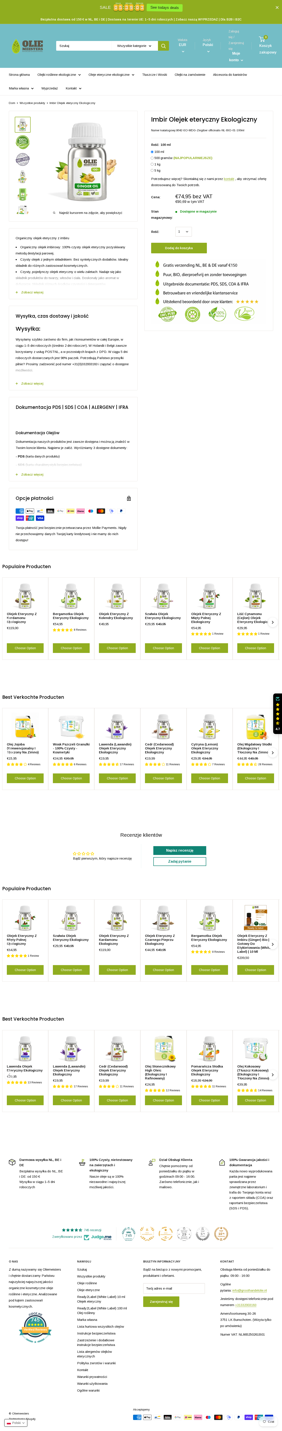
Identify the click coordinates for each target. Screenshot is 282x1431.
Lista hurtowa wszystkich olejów (100, 1326)
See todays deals (164, 8)
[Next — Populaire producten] (273, 622)
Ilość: (155, 232)
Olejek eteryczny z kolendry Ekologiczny (116, 616)
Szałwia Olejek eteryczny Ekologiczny (163, 616)
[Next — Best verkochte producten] (273, 753)
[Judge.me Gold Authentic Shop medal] (147, 1234)
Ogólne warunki (88, 1390)
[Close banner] (277, 7)
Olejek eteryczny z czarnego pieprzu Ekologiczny (160, 939)
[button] (277, 713)
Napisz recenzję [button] (179, 850)
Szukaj (82, 1269)
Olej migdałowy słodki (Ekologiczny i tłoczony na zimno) (254, 748)
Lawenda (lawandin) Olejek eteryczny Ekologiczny (115, 748)
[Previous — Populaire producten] (9, 622)
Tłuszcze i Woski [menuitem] (154, 74)
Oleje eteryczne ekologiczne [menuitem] (109, 74)
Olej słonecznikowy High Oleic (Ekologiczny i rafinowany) (160, 1072)
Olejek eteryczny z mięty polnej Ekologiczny (206, 618)
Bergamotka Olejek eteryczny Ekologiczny (71, 616)
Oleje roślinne (87, 1283)
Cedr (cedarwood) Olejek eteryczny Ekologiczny (159, 748)
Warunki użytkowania (92, 1383)
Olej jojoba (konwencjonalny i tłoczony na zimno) (23, 748)
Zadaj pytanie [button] (179, 861)
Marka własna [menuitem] (19, 88)
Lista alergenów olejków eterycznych (94, 1354)
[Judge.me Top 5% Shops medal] (203, 1234)
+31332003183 (245, 1305)
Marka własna (87, 1320)
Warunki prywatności (92, 1377)
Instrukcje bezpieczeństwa (96, 1333)
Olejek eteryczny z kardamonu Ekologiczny (22, 618)
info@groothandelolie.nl (249, 1290)
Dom (12, 103)
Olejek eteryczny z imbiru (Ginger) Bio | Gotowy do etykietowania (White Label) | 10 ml (254, 943)
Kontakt (82, 1370)
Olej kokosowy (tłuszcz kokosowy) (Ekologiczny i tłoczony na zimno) (253, 1072)
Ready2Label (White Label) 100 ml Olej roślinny (102, 1310)
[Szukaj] (163, 46)
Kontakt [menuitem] (71, 88)
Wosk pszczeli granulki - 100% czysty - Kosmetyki (71, 748)
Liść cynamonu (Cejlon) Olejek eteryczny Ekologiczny (255, 618)
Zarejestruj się (161, 1301)
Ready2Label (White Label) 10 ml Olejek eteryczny (101, 1299)
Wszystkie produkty (32, 103)
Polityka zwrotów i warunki (96, 1363)
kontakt (229, 179)
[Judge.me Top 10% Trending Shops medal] (221, 1234)
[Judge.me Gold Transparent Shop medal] (166, 1234)
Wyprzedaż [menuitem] (49, 88)
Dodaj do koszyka (179, 248)
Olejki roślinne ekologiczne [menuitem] (56, 74)
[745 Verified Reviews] (35, 1345)
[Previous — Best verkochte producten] (9, 753)
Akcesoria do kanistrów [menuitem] (230, 74)
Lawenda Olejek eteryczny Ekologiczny (25, 1068)
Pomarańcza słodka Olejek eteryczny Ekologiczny (207, 1070)
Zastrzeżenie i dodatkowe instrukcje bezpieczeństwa (96, 1342)
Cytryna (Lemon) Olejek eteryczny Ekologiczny (204, 748)
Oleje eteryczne (88, 1290)
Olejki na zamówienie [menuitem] (190, 74)
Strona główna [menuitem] (19, 74)
